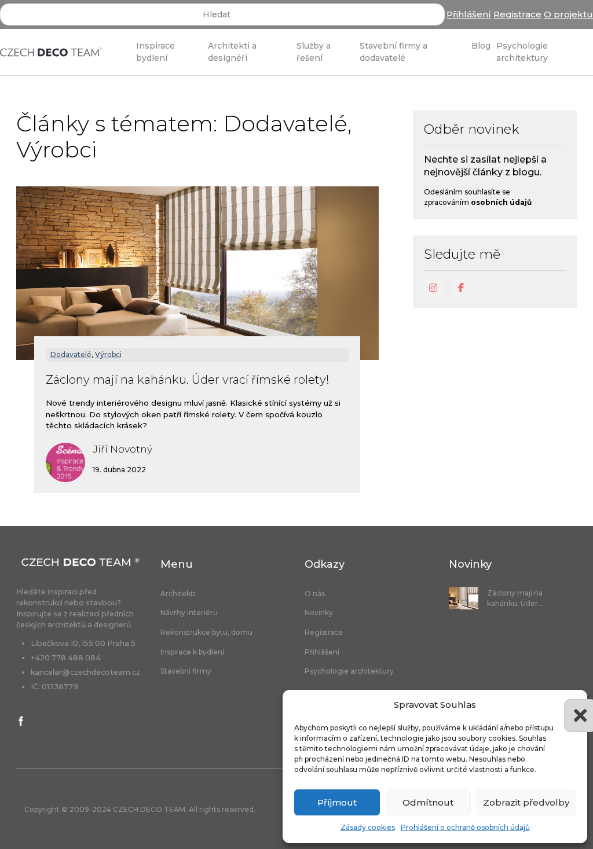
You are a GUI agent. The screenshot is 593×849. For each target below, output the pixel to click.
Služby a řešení (313, 52)
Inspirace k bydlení (192, 652)
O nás (315, 594)
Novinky (319, 613)
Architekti (177, 594)
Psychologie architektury (522, 52)
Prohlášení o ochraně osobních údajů (465, 827)
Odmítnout (427, 802)
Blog (480, 46)
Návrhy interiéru (189, 613)
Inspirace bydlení (155, 52)
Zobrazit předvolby (526, 802)
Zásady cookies (368, 827)
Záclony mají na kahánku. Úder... (515, 598)
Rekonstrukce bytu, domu (206, 633)
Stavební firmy (185, 671)
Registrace (517, 14)
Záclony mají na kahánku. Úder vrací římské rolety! (188, 380)
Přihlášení (468, 14)
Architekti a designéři (232, 52)
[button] (570, 705)
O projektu (568, 14)
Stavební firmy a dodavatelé (393, 52)
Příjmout (337, 802)
